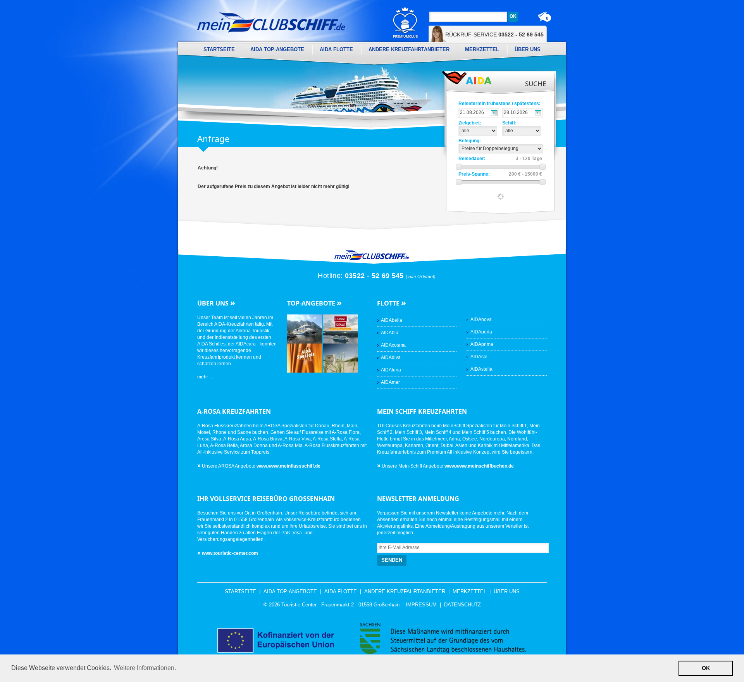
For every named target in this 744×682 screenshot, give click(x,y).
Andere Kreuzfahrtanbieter (409, 49)
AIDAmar (390, 382)
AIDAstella (481, 369)
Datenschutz (462, 605)
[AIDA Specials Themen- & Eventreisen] (305, 358)
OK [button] (706, 668)
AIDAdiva (391, 357)
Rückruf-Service (494, 34)
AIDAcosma (393, 345)
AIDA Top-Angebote (277, 49)
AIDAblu (389, 332)
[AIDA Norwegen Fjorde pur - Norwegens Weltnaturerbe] (305, 329)
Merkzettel (482, 49)
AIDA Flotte (336, 49)
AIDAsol (478, 356)
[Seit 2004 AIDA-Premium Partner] (405, 22)
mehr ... (205, 377)
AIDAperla (481, 332)
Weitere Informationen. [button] (145, 668)
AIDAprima (481, 344)
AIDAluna (391, 370)
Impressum (421, 605)
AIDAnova (481, 319)
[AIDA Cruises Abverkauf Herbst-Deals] (340, 329)
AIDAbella (391, 320)
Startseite (219, 49)
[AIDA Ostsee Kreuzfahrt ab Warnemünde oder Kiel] (340, 358)
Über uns (528, 49)
